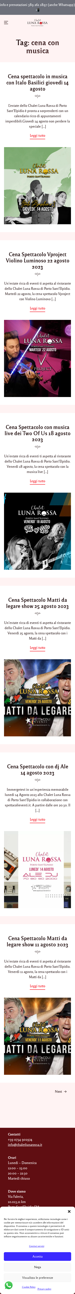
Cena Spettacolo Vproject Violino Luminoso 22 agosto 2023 (37, 260)
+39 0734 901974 (20, 1139)
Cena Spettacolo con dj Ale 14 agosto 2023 (37, 769)
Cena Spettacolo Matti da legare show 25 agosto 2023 (37, 602)
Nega (37, 1267)
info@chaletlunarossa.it (25, 1144)
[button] (69, 1211)
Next (58, 1091)
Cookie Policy (29, 1286)
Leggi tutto (39, 136)
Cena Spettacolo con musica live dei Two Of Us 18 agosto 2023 (38, 433)
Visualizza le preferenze (37, 1278)
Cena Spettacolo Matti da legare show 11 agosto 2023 (37, 941)
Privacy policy (44, 1288)
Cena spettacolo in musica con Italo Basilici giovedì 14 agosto (37, 82)
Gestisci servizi (36, 1246)
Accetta (37, 1256)
